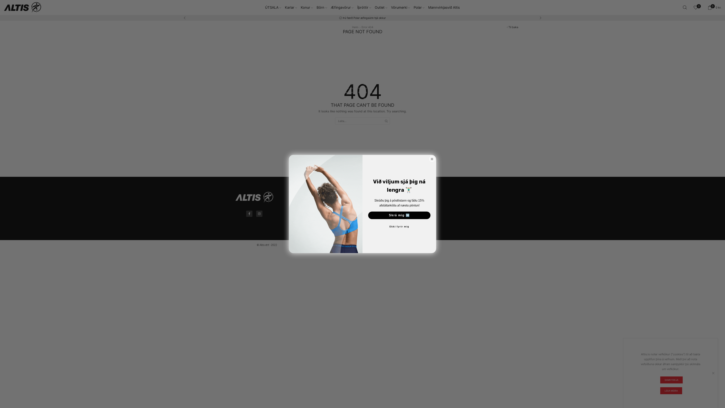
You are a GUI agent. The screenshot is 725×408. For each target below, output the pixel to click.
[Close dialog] (432, 159)
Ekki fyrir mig (399, 226)
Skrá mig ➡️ (399, 215)
